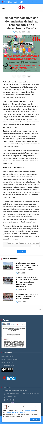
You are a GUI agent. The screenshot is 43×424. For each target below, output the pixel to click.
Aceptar (35, 419)
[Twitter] (7, 400)
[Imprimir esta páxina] (29, 76)
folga (17, 243)
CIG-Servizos (11, 243)
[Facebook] (5, 400)
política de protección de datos (15, 412)
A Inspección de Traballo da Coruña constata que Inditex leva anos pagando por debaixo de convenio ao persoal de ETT (27, 282)
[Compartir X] (14, 76)
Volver (21, 252)
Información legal (7, 356)
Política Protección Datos (10, 359)
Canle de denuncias (8, 365)
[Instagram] (11, 400)
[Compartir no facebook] (19, 76)
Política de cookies (8, 362)
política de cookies (29, 410)
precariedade (36, 243)
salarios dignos (35, 245)
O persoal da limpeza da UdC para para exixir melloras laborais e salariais (27, 296)
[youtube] (13, 400)
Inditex (29, 243)
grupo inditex (23, 243)
